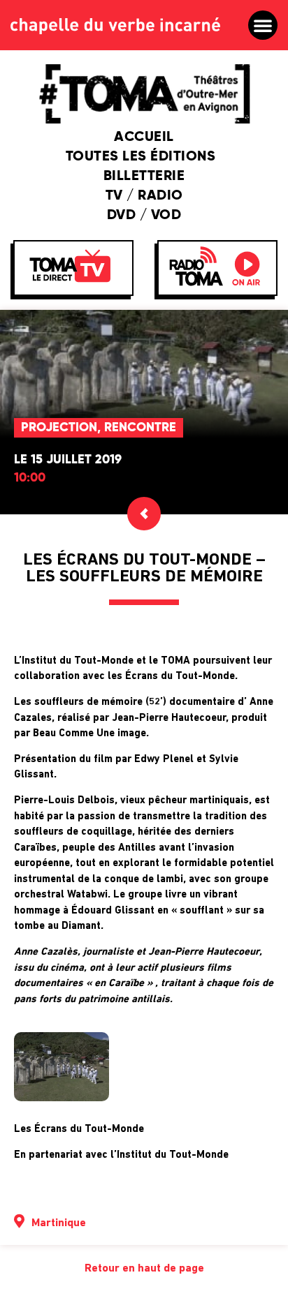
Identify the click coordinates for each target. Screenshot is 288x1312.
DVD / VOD (144, 216)
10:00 (29, 478)
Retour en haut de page (144, 1268)
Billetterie (144, 177)
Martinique (58, 1223)
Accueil (144, 137)
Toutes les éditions (141, 157)
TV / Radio (144, 196)
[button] (263, 25)
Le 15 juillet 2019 (68, 460)
